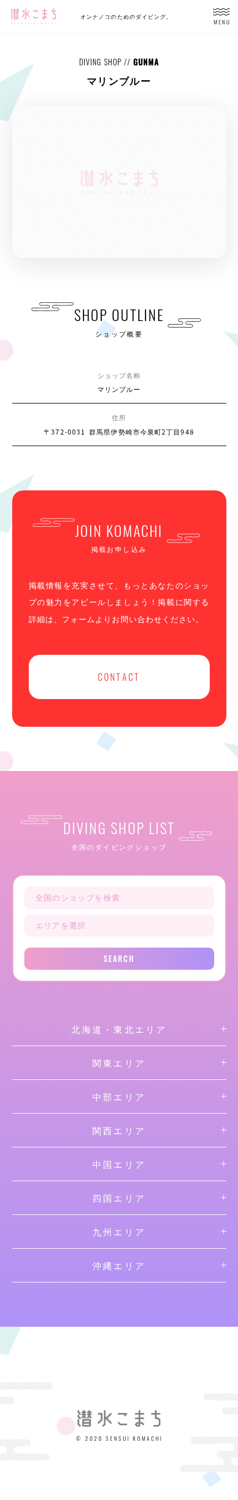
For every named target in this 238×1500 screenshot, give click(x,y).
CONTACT (119, 677)
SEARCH (119, 958)
